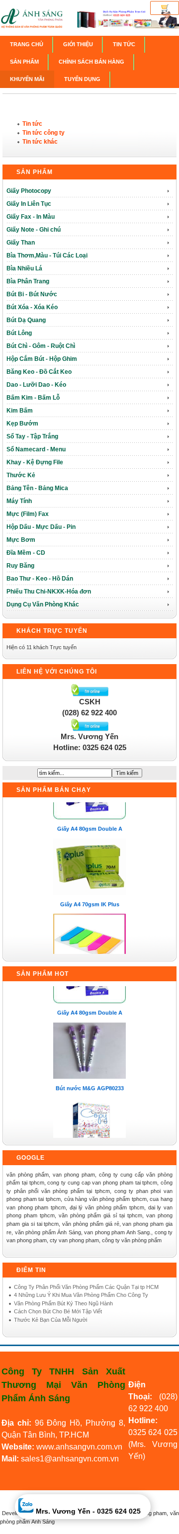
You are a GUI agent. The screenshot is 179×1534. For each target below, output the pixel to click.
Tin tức (32, 123)
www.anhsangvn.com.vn (78, 1447)
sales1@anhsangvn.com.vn (70, 1458)
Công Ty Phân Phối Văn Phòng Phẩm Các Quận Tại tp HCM (86, 1287)
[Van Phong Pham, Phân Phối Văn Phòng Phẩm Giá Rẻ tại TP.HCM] (89, 28)
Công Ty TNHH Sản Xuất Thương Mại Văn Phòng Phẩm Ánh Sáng (63, 1384)
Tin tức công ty (43, 132)
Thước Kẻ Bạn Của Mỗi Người (50, 1320)
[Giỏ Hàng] (164, 8)
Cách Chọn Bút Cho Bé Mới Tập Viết (58, 1311)
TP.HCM (74, 1435)
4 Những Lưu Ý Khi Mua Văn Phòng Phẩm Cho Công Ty (81, 1295)
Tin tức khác (40, 141)
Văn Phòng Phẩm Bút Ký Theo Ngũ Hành (63, 1303)
